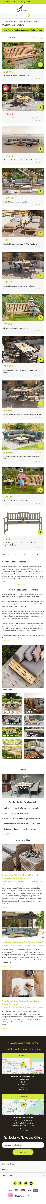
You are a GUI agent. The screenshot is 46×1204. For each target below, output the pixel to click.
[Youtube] (26, 1183)
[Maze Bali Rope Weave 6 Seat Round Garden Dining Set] (23, 394)
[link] (15, 554)
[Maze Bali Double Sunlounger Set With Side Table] (23, 223)
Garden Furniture (11, 21)
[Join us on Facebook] (20, 1183)
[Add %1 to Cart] (40, 64)
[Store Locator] (29, 15)
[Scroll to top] (44, 1190)
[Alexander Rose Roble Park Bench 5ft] (23, 307)
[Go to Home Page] (2, 21)
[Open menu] (6, 15)
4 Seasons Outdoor (34, 571)
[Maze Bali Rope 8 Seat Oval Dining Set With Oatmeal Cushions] (23, 349)
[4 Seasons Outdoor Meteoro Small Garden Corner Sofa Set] (23, 436)
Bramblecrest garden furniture (12, 574)
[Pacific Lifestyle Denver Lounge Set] (23, 181)
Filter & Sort (36, 38)
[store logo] (23, 8)
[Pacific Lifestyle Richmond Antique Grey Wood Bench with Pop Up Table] (23, 522)
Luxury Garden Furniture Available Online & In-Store (23, 2)
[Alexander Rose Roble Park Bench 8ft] (23, 55)
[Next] (41, 554)
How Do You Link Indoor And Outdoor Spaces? (22, 942)
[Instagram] (31, 1183)
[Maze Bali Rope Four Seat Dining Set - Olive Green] (23, 265)
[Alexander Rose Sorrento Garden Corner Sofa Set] (23, 139)
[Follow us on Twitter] (15, 1183)
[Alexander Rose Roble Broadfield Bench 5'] (23, 480)
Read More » (6, 907)
